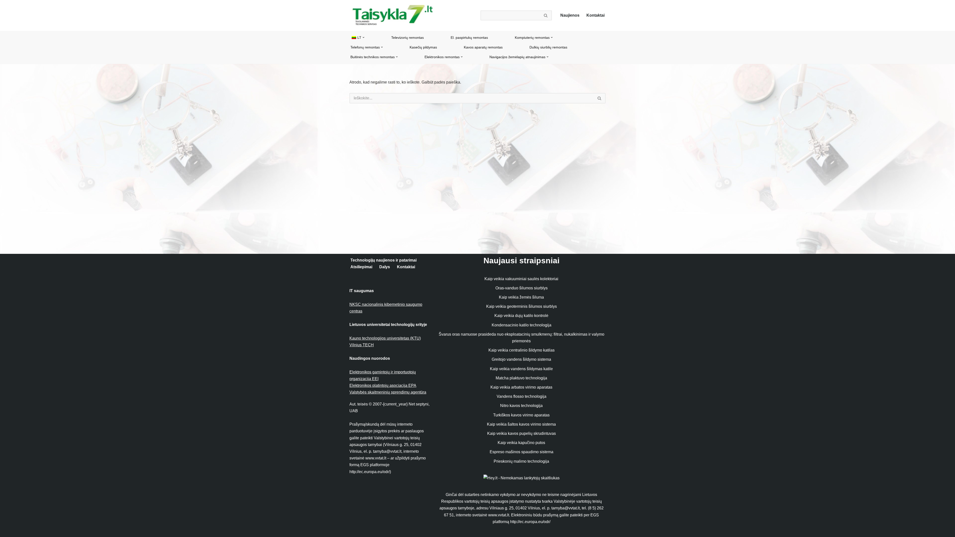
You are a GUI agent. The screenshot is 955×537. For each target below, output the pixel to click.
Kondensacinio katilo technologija (521, 325)
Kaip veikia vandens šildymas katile (521, 369)
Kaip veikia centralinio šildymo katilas (521, 350)
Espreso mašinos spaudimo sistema (521, 452)
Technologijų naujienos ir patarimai (383, 260)
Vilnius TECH (361, 345)
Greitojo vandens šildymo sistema (521, 359)
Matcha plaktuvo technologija (521, 378)
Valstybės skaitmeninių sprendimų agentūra (387, 392)
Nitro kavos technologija (521, 405)
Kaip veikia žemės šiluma (521, 297)
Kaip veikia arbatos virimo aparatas (521, 387)
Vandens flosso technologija (521, 396)
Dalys (384, 267)
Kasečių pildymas (423, 47)
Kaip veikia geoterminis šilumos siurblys (521, 306)
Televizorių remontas (407, 38)
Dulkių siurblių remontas (548, 47)
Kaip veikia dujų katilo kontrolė (521, 315)
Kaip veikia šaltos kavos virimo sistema (521, 424)
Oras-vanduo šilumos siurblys (521, 288)
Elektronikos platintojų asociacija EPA (382, 385)
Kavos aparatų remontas (483, 47)
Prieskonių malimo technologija (521, 461)
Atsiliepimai (361, 267)
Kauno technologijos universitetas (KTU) (385, 338)
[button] (363, 37)
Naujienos (569, 15)
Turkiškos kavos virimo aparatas (521, 415)
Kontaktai (595, 15)
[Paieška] (546, 15)
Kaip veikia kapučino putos (521, 443)
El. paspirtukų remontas (469, 38)
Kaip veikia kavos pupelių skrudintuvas (521, 433)
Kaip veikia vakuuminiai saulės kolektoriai (521, 279)
